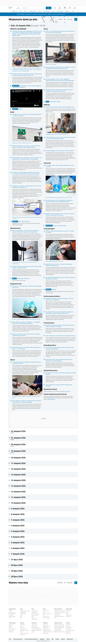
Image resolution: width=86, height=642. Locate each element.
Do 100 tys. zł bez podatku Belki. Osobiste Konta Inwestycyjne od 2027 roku (26, 319)
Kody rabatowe (68, 627)
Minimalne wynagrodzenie (59, 626)
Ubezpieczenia (23, 613)
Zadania (10, 627)
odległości (54, 289)
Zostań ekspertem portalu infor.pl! (55, 394)
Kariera (48, 639)
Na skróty (68, 622)
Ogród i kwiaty (68, 616)
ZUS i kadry (11, 615)
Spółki (44, 612)
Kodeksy (33, 631)
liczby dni (20, 109)
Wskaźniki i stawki (58, 622)
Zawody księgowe (12, 616)
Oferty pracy (68, 633)
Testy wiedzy (22, 634)
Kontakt (57, 639)
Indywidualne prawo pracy (25, 610)
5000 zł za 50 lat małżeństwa (51, 64)
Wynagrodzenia (23, 612)
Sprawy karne (34, 612)
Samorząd (47, 163)
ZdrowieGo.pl (68, 624)
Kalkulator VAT (45, 627)
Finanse (67, 613)
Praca (33, 616)
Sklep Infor (34, 617)
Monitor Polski (34, 626)
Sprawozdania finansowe (59, 616)
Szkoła (21, 626)
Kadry (20, 11)
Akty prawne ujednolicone (36, 630)
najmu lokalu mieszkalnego (23, 278)
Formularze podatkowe (70, 630)
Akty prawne (34, 622)
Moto (54, 11)
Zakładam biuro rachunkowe (59, 610)
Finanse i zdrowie (46, 617)
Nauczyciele (22, 627)
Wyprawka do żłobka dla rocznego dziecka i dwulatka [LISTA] (60, 107)
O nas (10, 639)
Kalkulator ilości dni (46, 626)
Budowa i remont (69, 615)
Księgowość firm (16, 284)
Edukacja (67, 11)
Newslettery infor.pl (50, 389)
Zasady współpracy (51, 399)
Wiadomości (68, 610)
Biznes (25, 11)
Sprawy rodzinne (35, 610)
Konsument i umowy (35, 613)
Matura (21, 631)
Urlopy (21, 615)
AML (55, 617)
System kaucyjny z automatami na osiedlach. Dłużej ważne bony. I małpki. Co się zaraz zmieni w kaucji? (41, 14)
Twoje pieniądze (46, 11)
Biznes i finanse (46, 610)
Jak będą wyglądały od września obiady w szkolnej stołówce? (60, 150)
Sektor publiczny (32, 11)
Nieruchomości (60, 11)
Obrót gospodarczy (12, 613)
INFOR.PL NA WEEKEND (18, 29)
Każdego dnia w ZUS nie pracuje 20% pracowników (21, 142)
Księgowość (14, 11)
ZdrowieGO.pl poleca (50, 370)
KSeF (73, 11)
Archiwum (67, 626)
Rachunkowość (11, 612)
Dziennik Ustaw (34, 624)
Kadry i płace (11, 630)
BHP (21, 616)
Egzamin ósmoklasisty (24, 633)
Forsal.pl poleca (49, 323)
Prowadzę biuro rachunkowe (59, 612)
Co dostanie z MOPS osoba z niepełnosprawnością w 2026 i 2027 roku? (59, 197)
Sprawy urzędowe (35, 615)
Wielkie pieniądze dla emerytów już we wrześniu (54, 261)
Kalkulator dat (45, 624)
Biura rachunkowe (58, 608)
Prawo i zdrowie (34, 619)
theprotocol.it (68, 631)
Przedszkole (22, 624)
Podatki (10, 610)
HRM (21, 617)
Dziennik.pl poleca (50, 345)
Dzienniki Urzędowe (35, 627)
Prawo (39, 11)
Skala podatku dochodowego (59, 631)
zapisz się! (68, 391)
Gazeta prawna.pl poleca (52, 296)
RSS (52, 639)
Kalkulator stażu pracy (47, 630)
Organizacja (11, 624)
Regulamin (42, 639)
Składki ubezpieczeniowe (59, 627)
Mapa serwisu (70, 639)
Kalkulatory (45, 622)
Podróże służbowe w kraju (59, 624)
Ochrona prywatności (18, 639)
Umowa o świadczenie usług (59, 225)
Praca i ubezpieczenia (47, 613)
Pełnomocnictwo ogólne (54, 101)
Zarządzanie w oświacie (24, 630)
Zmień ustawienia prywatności (31, 639)
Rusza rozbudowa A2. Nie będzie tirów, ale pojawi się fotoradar (60, 335)
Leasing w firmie (46, 616)
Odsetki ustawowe (57, 630)
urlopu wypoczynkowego (24, 221)
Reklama (63, 639)
